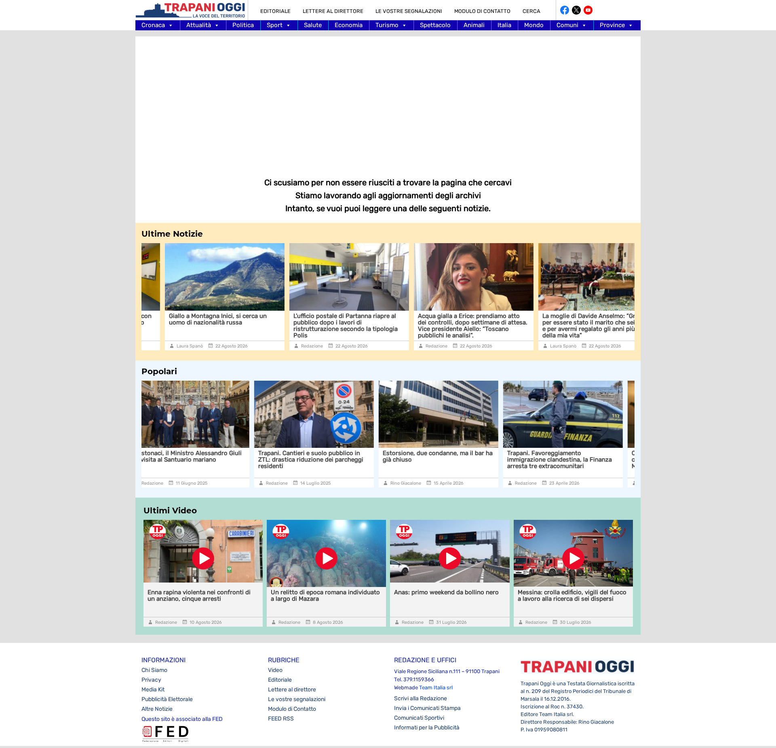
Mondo (534, 25)
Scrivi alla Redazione (420, 698)
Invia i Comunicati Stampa (427, 708)
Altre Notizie (157, 709)
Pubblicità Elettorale (167, 699)
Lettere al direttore (333, 11)
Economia (349, 25)
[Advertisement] (388, 101)
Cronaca (153, 25)
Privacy (151, 679)
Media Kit (152, 689)
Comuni (567, 25)
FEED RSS (281, 718)
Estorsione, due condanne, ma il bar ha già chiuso (325, 456)
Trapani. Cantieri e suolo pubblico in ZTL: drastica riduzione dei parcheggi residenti (198, 459)
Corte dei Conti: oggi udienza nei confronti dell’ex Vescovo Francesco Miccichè (570, 459)
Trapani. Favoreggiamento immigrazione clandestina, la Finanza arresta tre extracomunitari (446, 459)
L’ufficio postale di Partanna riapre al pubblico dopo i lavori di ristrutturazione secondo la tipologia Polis (322, 325)
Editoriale (275, 11)
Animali (474, 25)
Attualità (198, 25)
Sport (275, 25)
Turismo (387, 25)
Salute (313, 25)
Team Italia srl (436, 687)
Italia (504, 25)
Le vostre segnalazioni (408, 11)
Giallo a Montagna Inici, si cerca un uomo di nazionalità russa (194, 319)
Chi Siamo (154, 670)
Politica (243, 25)
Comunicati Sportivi (419, 717)
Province (612, 25)
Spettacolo (435, 25)
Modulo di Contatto (482, 11)
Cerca (531, 11)
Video (275, 670)
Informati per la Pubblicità (427, 727)
